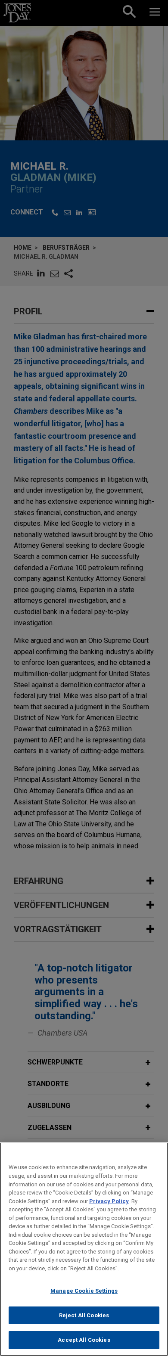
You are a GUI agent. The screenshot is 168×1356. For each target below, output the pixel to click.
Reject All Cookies (84, 1315)
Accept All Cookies (84, 1340)
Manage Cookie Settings (84, 1291)
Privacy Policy (109, 1201)
